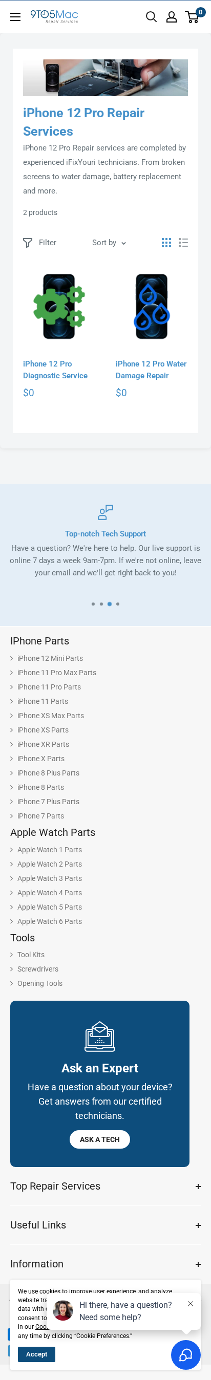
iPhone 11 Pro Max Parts (56, 673)
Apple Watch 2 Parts (49, 864)
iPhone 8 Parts (40, 787)
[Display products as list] (183, 242)
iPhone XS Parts (43, 730)
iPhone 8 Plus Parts (48, 773)
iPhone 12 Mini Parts (50, 658)
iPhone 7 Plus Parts (48, 801)
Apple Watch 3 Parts (49, 878)
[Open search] (151, 17)
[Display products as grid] (166, 242)
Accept (36, 1354)
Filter (47, 242)
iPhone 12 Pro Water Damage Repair (151, 369)
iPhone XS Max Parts (50, 715)
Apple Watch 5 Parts (49, 907)
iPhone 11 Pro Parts (49, 687)
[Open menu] (15, 17)
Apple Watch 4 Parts (49, 893)
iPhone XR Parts (43, 744)
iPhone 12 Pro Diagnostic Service (55, 369)
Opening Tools (39, 983)
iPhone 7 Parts (40, 816)
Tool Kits (31, 955)
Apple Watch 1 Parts (49, 850)
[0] (192, 17)
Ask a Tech (100, 1139)
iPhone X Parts (41, 758)
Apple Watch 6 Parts (49, 921)
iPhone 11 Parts (42, 701)
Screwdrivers (37, 969)
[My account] (171, 17)
